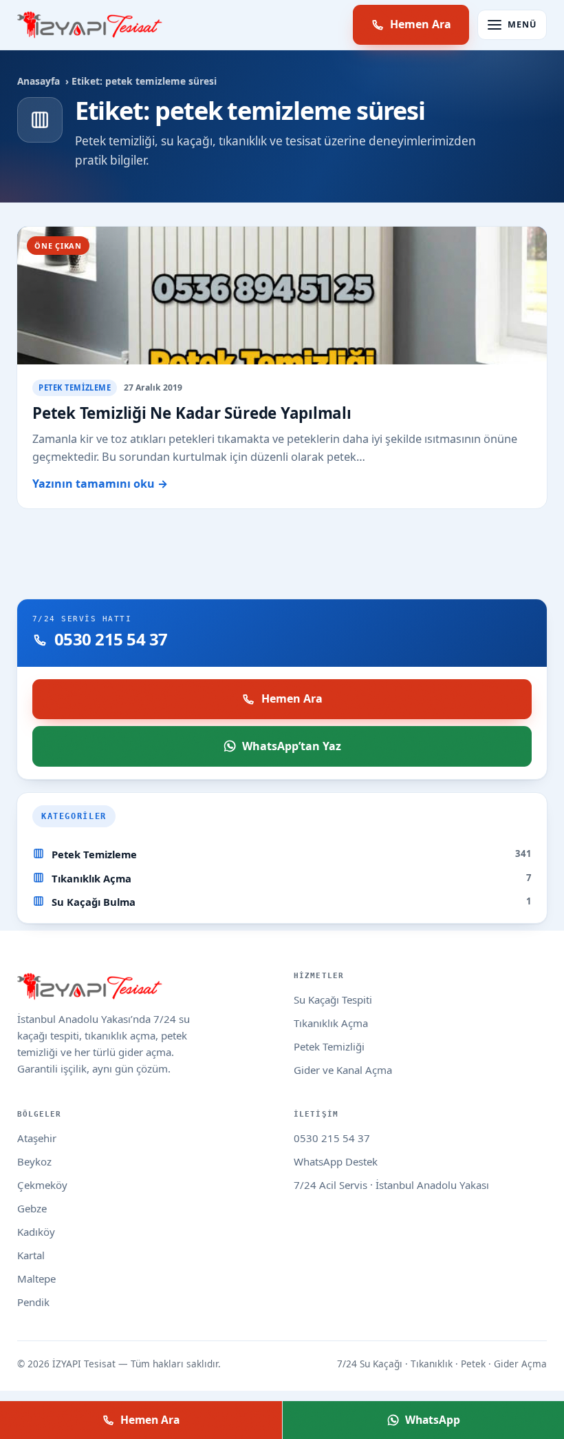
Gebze (32, 1208)
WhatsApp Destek (336, 1161)
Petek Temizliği (329, 1046)
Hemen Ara (420, 24)
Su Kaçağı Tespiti (333, 999)
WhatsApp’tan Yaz (291, 746)
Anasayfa (38, 80)
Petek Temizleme (94, 854)
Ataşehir (36, 1138)
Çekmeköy (42, 1185)
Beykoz (34, 1161)
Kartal (31, 1255)
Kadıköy (36, 1232)
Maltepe (36, 1278)
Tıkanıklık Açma (91, 878)
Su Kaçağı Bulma (93, 902)
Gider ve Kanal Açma (343, 1070)
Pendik (33, 1302)
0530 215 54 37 (332, 1138)
